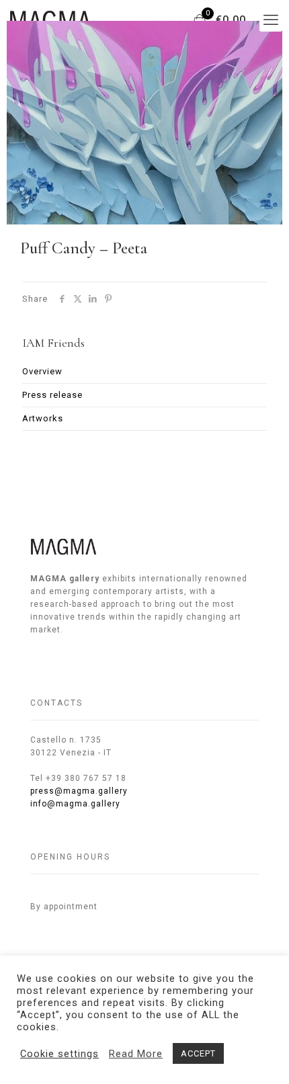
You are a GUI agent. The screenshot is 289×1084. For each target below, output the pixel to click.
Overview (42, 371)
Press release (52, 395)
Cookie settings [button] (59, 1054)
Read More (136, 1054)
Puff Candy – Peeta (83, 248)
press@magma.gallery (79, 791)
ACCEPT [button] (198, 1053)
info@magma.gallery (75, 803)
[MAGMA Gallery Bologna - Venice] (50, 20)
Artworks (42, 418)
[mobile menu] (270, 20)
